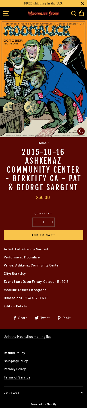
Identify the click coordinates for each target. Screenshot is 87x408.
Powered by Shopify (44, 404)
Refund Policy (14, 353)
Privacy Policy (15, 369)
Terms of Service (17, 377)
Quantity (44, 213)
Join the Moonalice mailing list (27, 336)
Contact (12, 392)
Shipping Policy (16, 361)
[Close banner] (82, 3)
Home (42, 143)
